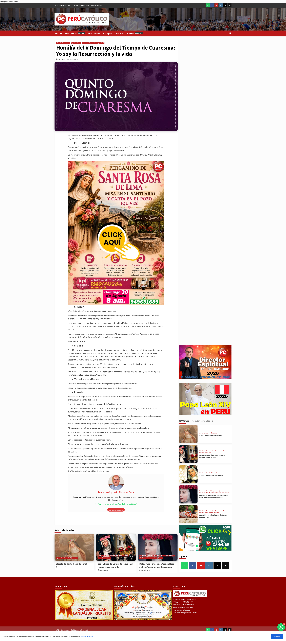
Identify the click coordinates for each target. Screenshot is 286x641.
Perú (89, 33)
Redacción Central (62, 567)
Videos (218, 512)
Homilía (134, 33)
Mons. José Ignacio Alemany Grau (68, 59)
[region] (143, 636)
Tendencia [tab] (208, 420)
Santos (75, 558)
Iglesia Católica (76, 43)
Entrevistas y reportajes (155, 555)
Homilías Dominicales (63, 43)
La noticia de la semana (116, 555)
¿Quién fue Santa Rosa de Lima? (211, 475)
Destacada (143, 555)
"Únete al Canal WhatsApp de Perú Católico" (117, 504)
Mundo (97, 33)
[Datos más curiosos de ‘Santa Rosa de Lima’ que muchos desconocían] (158, 547)
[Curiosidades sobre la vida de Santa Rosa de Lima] (188, 514)
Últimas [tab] (185, 420)
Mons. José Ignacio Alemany (90, 43)
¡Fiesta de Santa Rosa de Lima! (71, 563)
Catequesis (108, 33)
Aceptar (277, 637)
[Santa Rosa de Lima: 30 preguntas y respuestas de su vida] (116, 547)
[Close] (283, 633)
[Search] (230, 33)
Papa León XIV (74, 33)
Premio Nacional (96, 5)
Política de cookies (87, 637)
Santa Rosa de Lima (104, 558)
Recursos (120, 33)
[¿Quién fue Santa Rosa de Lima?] (188, 474)
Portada (58, 33)
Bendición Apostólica (81, 5)
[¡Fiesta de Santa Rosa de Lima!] (74, 547)
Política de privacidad (79, 630)
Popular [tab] (195, 420)
